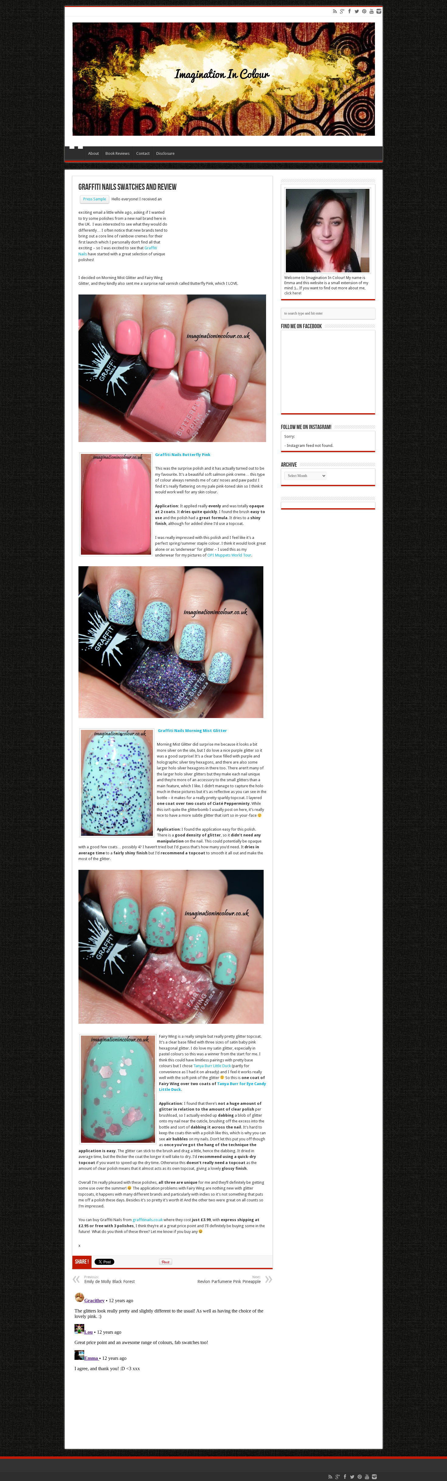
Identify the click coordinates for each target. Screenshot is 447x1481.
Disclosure (165, 153)
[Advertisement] (217, 237)
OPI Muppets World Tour (229, 555)
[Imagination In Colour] (223, 131)
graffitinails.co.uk (147, 1219)
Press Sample (94, 199)
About (93, 153)
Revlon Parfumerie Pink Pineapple (229, 1279)
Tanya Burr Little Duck (212, 1066)
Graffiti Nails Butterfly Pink (182, 454)
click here (292, 293)
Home (76, 154)
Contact (143, 153)
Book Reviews (118, 153)
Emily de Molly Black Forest (109, 1279)
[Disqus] (172, 1366)
